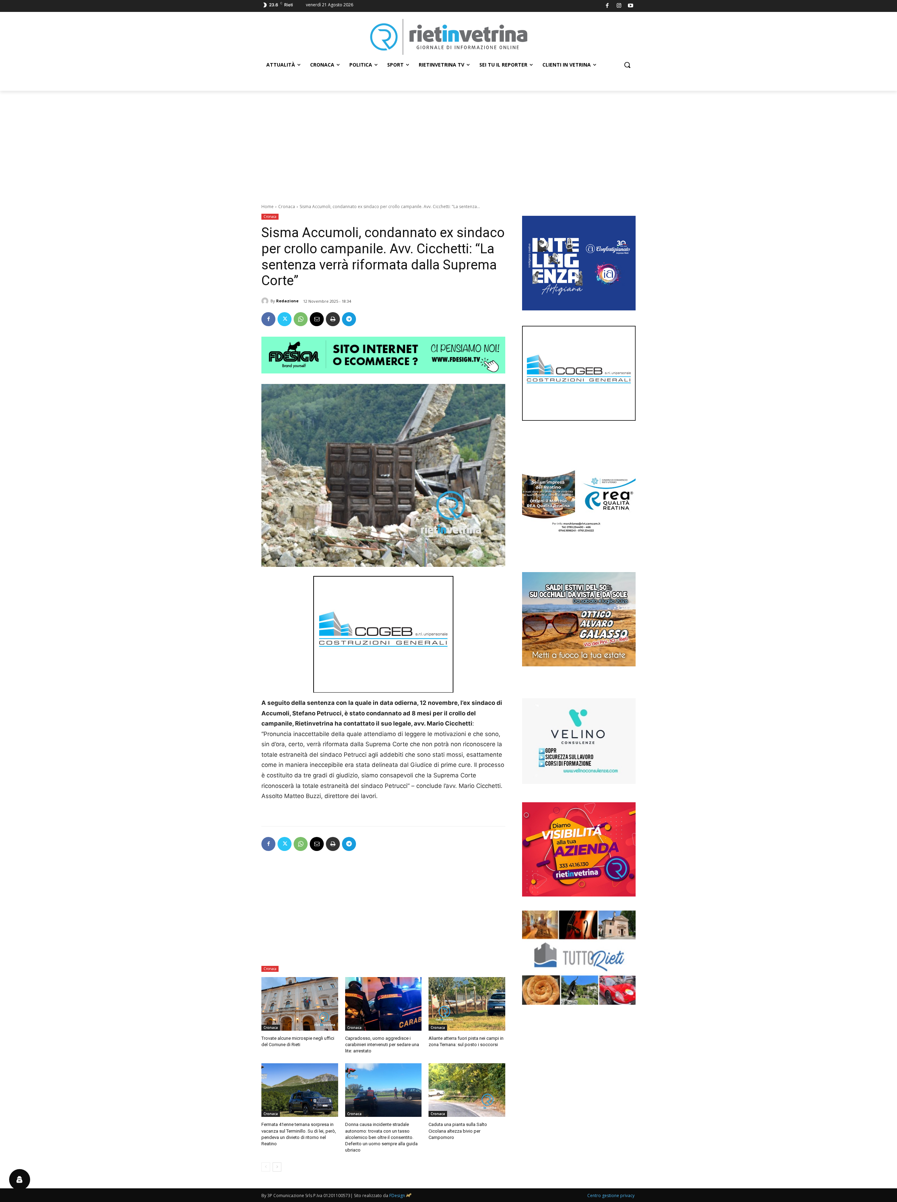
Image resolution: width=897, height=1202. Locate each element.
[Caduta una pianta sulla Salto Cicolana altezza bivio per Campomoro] (467, 1090)
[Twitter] (285, 319)
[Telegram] (349, 319)
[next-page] (277, 1167)
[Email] (317, 319)
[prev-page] (265, 1167)
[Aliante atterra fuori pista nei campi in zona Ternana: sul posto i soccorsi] (467, 1004)
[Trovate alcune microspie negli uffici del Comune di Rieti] (299, 1004)
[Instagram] (619, 6)
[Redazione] (266, 300)
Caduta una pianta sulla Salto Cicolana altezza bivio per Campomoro (458, 1131)
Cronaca (286, 207)
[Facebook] (607, 6)
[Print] (333, 319)
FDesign (397, 1195)
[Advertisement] (448, 143)
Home (267, 207)
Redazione (287, 300)
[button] (627, 64)
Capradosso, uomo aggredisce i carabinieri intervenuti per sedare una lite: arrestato (382, 1044)
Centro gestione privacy (611, 1195)
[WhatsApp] (301, 319)
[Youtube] (631, 6)
